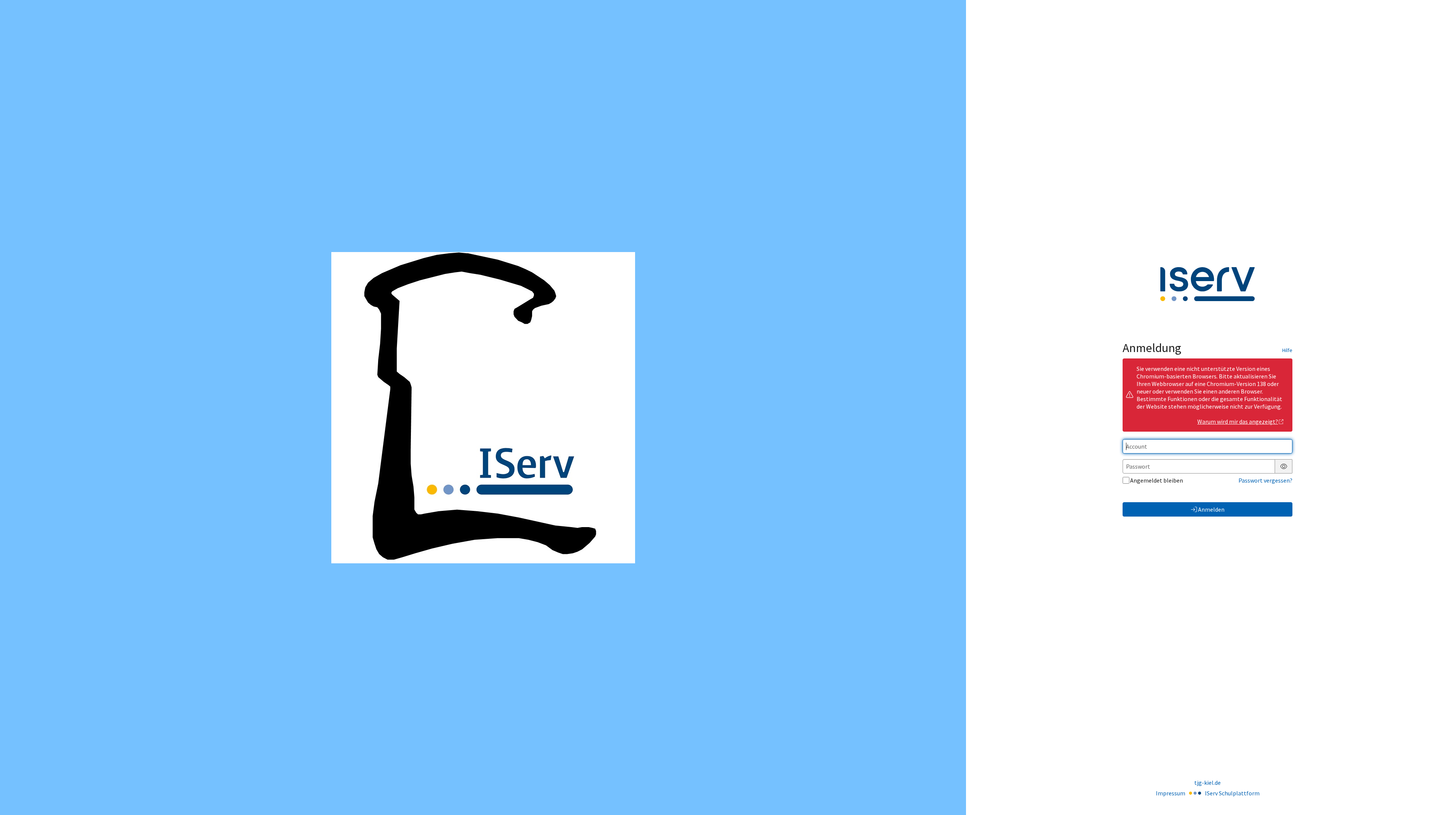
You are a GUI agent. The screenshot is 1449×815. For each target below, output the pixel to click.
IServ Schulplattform (1232, 793)
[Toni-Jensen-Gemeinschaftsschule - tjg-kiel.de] (483, 407)
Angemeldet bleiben (1156, 480)
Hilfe (1287, 350)
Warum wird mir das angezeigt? (1237, 421)
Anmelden (1211, 509)
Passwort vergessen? (1265, 480)
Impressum (1170, 793)
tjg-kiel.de (1207, 782)
